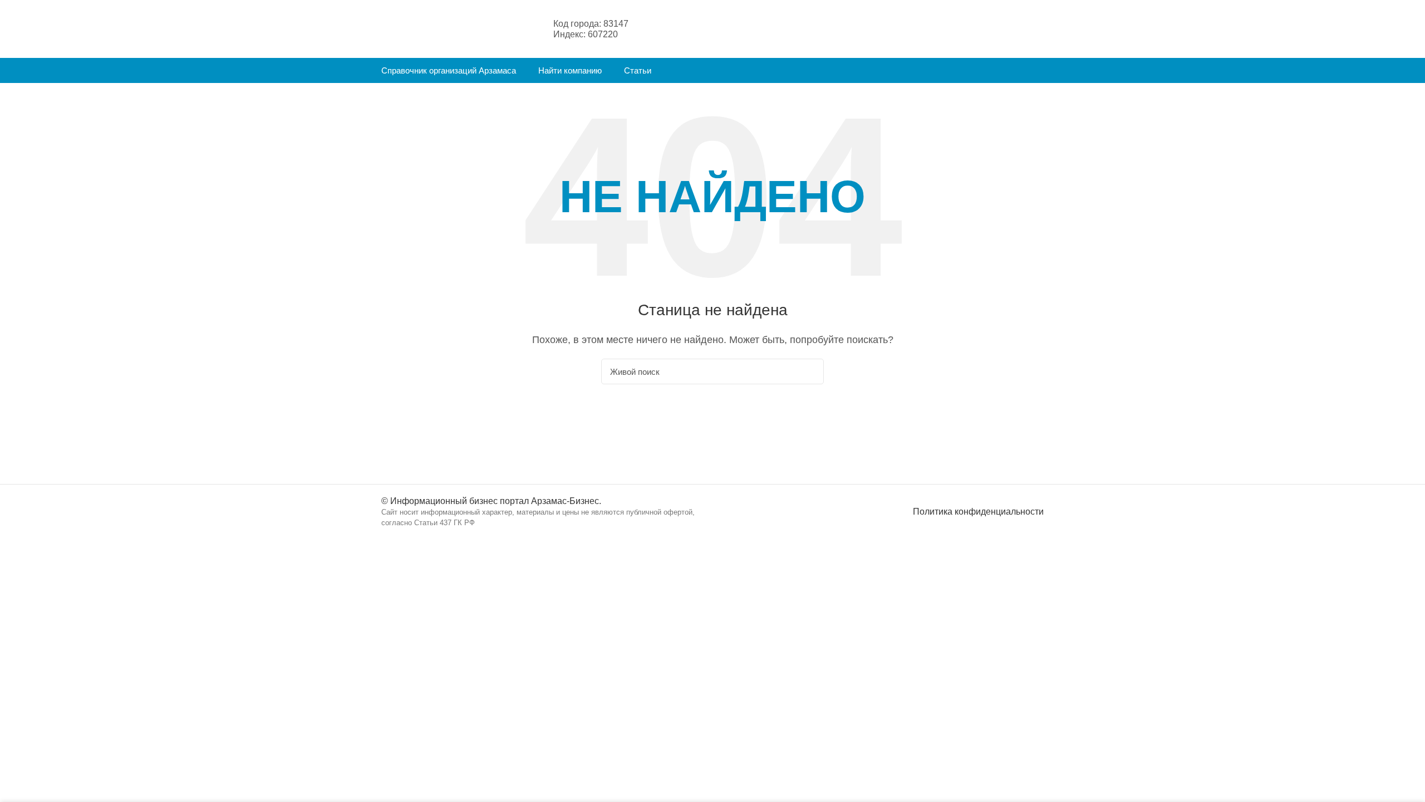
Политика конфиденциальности (978, 511)
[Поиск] (809, 371)
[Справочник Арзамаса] (436, 28)
